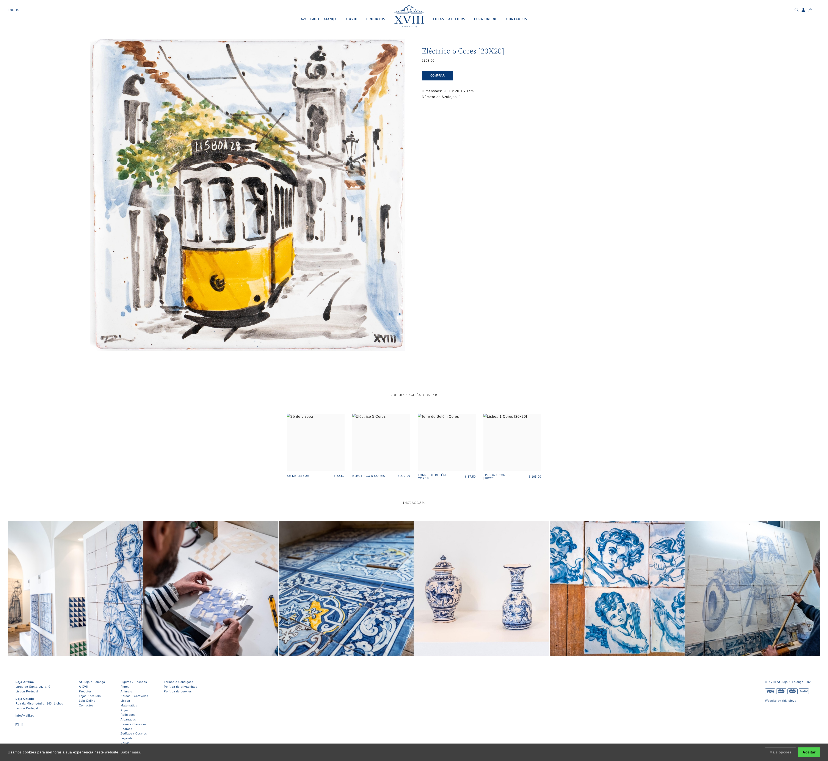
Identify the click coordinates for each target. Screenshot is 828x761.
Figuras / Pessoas (134, 682)
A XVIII (351, 19)
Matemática (129, 705)
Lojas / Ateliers (449, 19)
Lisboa (125, 700)
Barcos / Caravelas (134, 696)
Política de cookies (178, 691)
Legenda (127, 738)
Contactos (516, 19)
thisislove (789, 700)
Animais (126, 691)
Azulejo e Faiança (319, 19)
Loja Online (486, 19)
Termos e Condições (178, 682)
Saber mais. (131, 752)
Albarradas (128, 719)
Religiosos (128, 714)
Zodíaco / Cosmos (134, 733)
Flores (125, 686)
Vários (125, 743)
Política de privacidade (180, 686)
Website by (773, 700)
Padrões (126, 729)
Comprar (437, 75)
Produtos (376, 19)
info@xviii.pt (25, 715)
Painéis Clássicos (134, 724)
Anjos (125, 710)
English (15, 10)
